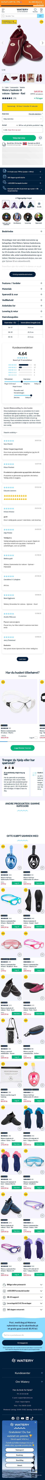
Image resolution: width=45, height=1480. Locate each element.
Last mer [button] (22, 659)
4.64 (22, 353)
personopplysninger (34, 1349)
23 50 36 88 (24, 1394)
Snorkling (19, 1460)
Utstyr (7, 87)
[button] (2, 43)
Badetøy (19, 1455)
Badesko (22, 87)
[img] (9, 441)
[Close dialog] (35, 1422)
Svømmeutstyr (14, 87)
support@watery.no (25, 1397)
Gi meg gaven (22, 1343)
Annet (19, 1465)
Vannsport (20, 1450)
